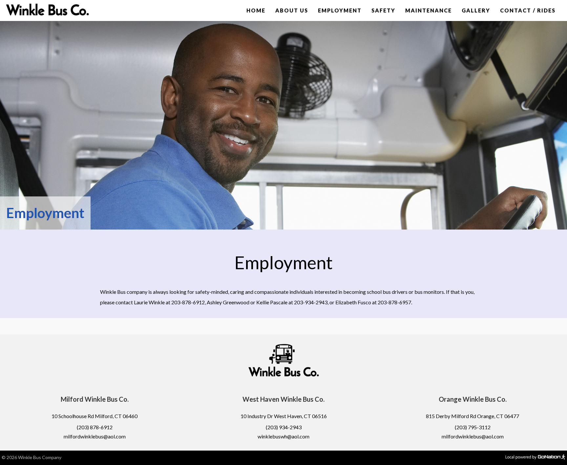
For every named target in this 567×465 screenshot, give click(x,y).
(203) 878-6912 (95, 427)
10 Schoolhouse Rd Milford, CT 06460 (94, 416)
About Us (291, 10)
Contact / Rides (528, 10)
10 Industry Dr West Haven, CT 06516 (284, 416)
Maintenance (428, 10)
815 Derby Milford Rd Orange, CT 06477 (472, 416)
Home (255, 10)
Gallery (476, 10)
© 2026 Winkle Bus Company (31, 457)
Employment (340, 10)
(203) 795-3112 (473, 427)
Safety (383, 10)
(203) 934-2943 (284, 427)
